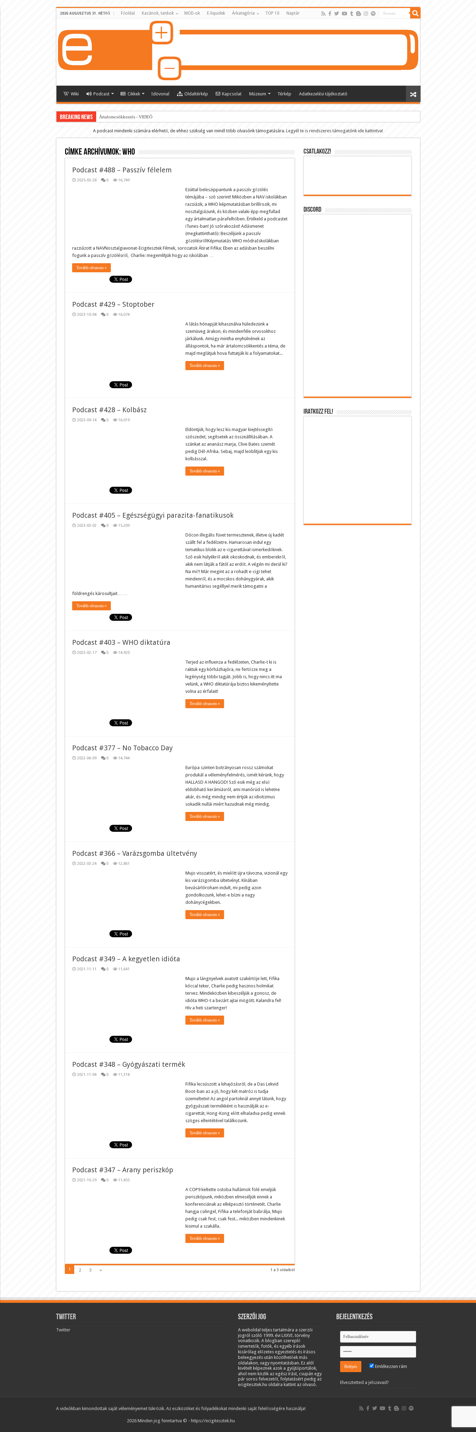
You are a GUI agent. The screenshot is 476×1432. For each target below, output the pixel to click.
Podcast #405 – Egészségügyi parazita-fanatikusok (152, 515)
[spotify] (373, 13)
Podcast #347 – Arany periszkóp (122, 1170)
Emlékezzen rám (390, 1366)
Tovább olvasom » (91, 267)
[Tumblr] (352, 13)
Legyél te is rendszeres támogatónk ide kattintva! (334, 130)
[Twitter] (336, 13)
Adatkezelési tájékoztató (323, 93)
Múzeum (257, 93)
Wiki (75, 93)
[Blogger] (358, 13)
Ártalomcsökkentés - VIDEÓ (125, 116)
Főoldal (128, 13)
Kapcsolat (231, 93)
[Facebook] (330, 13)
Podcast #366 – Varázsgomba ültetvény (134, 853)
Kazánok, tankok (158, 13)
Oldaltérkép (196, 93)
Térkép (284, 93)
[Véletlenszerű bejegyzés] (413, 94)
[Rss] (323, 13)
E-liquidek (216, 13)
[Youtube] (344, 13)
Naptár (293, 13)
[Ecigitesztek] (238, 52)
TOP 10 (272, 13)
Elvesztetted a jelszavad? (364, 1382)
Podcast (101, 93)
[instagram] (366, 13)
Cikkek (134, 93)
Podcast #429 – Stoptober (113, 304)
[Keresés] (415, 13)
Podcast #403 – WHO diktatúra (121, 642)
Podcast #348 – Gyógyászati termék (128, 1064)
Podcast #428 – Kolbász (109, 410)
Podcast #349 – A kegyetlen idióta (126, 959)
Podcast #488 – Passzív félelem (122, 170)
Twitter (66, 1317)
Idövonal (160, 93)
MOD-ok (192, 13)
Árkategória (243, 13)
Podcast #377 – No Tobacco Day (122, 748)
